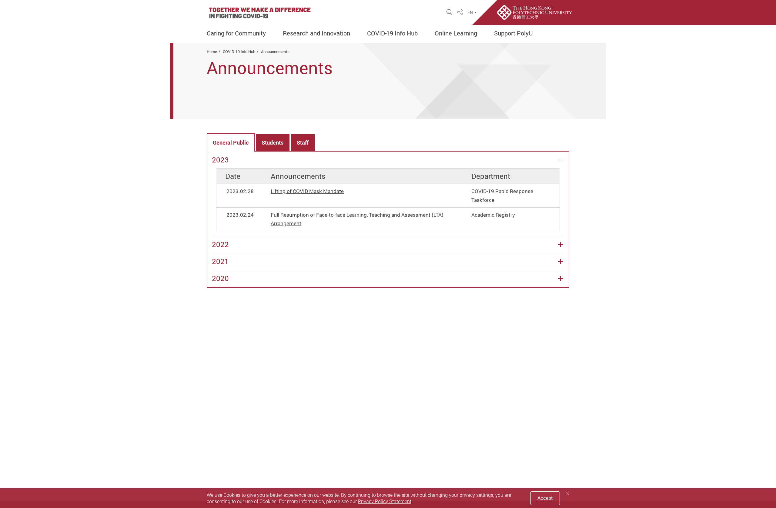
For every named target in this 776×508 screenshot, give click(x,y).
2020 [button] (220, 278)
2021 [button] (220, 261)
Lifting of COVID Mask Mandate (307, 191)
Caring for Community (236, 33)
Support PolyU (513, 33)
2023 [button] (220, 160)
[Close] (567, 493)
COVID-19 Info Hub (392, 33)
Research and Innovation (316, 33)
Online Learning (456, 33)
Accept (545, 498)
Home (212, 51)
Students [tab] (272, 142)
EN (470, 12)
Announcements (275, 51)
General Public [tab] (231, 142)
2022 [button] (220, 244)
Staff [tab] (303, 142)
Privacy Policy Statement (384, 501)
